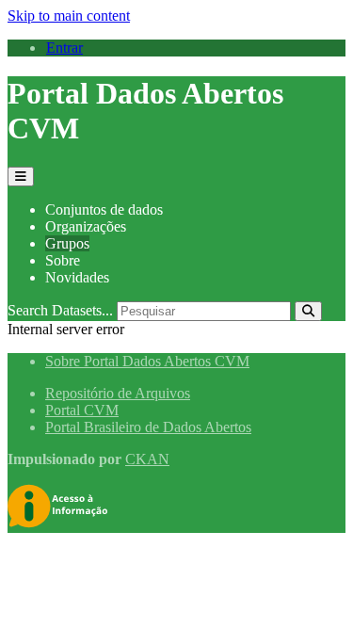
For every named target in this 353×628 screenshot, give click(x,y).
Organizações (85, 226)
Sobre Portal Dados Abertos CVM (147, 361)
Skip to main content (69, 16)
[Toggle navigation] (21, 176)
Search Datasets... (60, 310)
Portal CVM (82, 410)
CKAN (147, 459)
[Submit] (308, 311)
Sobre (62, 260)
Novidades (77, 277)
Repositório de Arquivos (117, 393)
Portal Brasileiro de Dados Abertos (148, 427)
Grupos (67, 243)
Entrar (64, 48)
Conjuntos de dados (104, 209)
